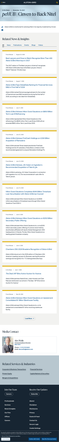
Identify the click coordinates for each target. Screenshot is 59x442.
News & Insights (10, 409)
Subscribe (34, 394)
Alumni (31, 401)
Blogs (33, 45)
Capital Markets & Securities (39, 373)
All (3, 45)
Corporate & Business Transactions (14, 369)
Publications (17, 45)
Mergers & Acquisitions (10, 378)
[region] (29, 436)
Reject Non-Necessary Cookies (49, 439)
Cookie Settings (34, 428)
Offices (7, 416)
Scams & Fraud (34, 416)
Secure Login (33, 424)
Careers (7, 420)
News (9, 45)
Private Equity (7, 373)
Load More (28, 318)
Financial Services (36, 369)
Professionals (9, 401)
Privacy (32, 412)
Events (26, 45)
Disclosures (33, 409)
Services (8, 405)
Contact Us (33, 420)
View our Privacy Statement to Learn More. (11, 436)
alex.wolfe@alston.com (26, 349)
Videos (40, 45)
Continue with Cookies (34, 439)
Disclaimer (33, 405)
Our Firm (8, 412)
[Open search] (57, 2)
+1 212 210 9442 (24, 347)
